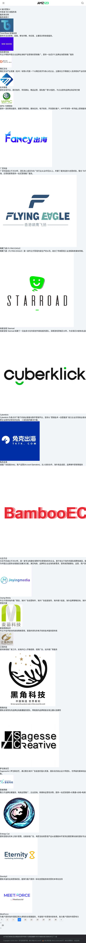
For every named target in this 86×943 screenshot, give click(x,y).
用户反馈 (27, 937)
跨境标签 (11, 937)
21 (25, 919)
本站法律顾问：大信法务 (72, 940)
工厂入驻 (54, 937)
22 (31, 919)
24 (43, 919)
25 (49, 919)
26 (55, 919)
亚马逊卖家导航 (23, 940)
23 (37, 919)
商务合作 (49, 937)
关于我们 (6, 937)
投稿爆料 (33, 937)
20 (19, 919)
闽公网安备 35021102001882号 (54, 940)
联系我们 (43, 937)
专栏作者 (38, 937)
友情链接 (16, 937)
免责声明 (22, 937)
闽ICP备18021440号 (35, 940)
